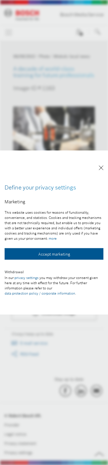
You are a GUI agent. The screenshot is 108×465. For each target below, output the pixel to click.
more (53, 238)
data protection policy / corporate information (40, 293)
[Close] (101, 168)
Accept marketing (54, 254)
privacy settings (26, 278)
